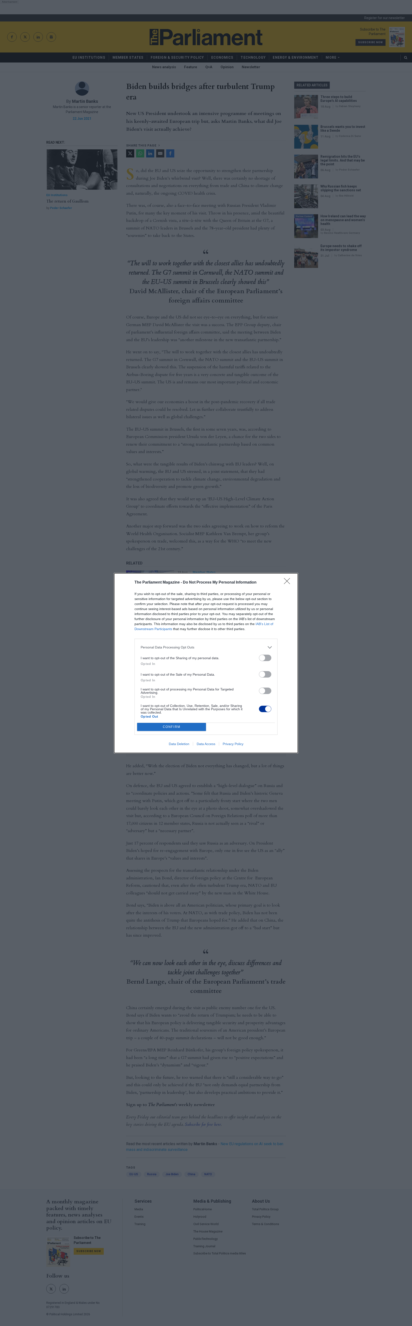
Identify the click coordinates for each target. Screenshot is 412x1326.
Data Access (206, 744)
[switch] (265, 658)
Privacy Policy (233, 744)
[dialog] (206, 663)
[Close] (288, 582)
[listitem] (206, 647)
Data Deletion (179, 744)
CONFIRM (171, 727)
